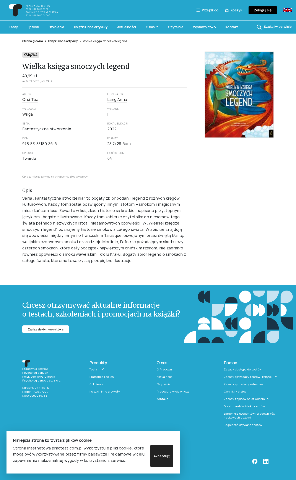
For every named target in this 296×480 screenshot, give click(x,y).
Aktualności (126, 27)
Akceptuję (162, 456)
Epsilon (33, 27)
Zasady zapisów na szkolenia (244, 399)
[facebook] (254, 463)
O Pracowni (165, 369)
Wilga (27, 114)
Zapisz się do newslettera (45, 329)
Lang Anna (117, 99)
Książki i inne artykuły (90, 27)
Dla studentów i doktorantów (244, 406)
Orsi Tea (30, 99)
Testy (13, 27)
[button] (274, 27)
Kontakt (232, 27)
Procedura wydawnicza (173, 391)
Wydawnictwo (204, 27)
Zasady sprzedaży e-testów (243, 384)
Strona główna (32, 41)
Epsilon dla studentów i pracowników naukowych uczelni (249, 415)
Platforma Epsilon (101, 377)
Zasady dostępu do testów (243, 369)
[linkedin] (265, 463)
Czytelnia (175, 27)
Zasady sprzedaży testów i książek (248, 377)
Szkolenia (56, 27)
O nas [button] (151, 27)
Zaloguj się (263, 10)
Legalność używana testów (243, 425)
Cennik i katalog (235, 391)
